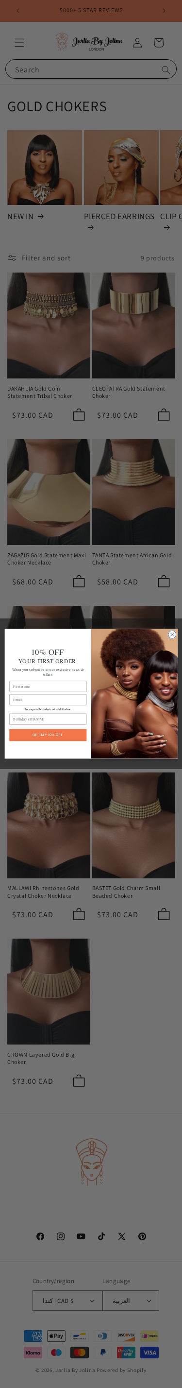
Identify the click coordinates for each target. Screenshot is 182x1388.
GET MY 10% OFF (48, 735)
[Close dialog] (172, 635)
